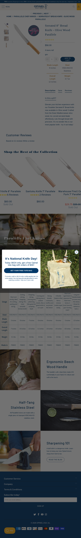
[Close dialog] (76, 252)
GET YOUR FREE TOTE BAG (21, 270)
